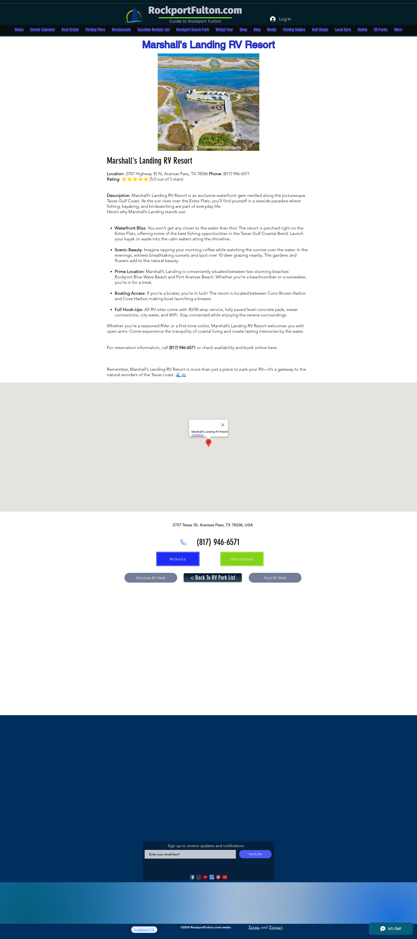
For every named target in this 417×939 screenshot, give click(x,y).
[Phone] (183, 542)
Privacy (276, 927)
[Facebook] (192, 877)
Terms (254, 927)
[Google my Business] (212, 877)
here (272, 347)
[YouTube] (205, 877)
